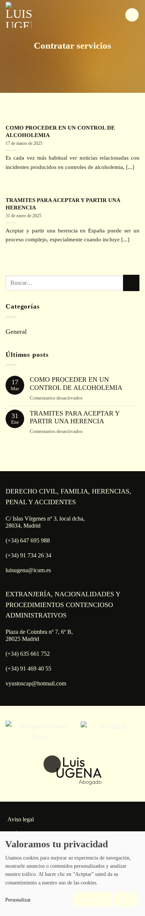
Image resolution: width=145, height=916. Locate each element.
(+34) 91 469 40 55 (28, 668)
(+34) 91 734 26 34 (28, 555)
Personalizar (18, 900)
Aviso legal (20, 819)
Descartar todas (92, 899)
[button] (132, 15)
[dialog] (72, 873)
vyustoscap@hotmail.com (36, 683)
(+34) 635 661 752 (28, 654)
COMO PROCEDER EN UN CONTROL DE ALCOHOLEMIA (60, 131)
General (16, 331)
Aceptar (126, 899)
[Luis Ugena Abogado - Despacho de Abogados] (39, 15)
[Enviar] (131, 283)
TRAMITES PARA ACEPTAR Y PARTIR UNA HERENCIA (63, 204)
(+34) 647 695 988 (28, 540)
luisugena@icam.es (28, 570)
